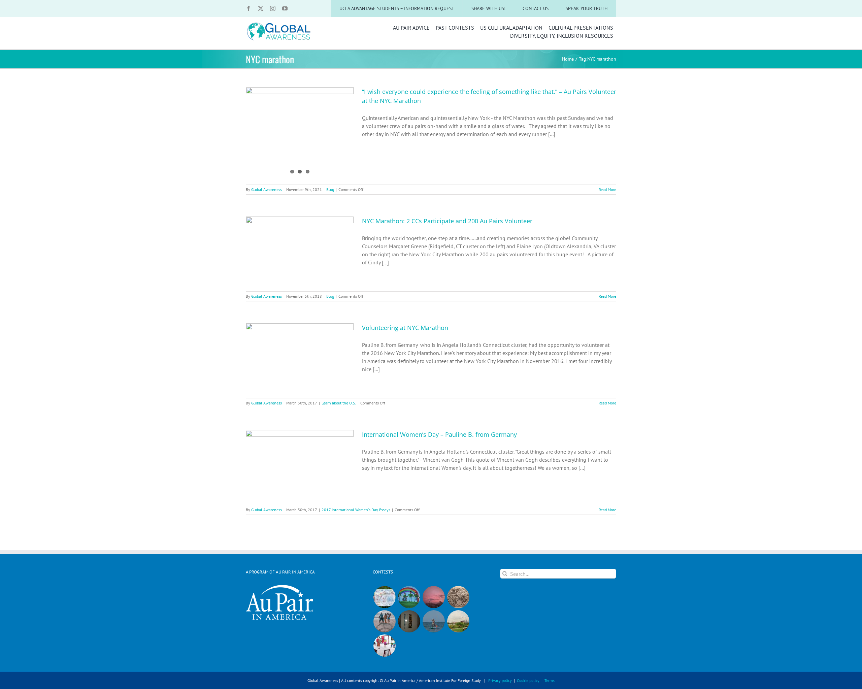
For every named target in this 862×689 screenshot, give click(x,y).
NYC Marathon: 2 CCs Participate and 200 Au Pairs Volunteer (447, 221)
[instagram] (272, 8)
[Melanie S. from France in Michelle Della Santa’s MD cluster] (433, 621)
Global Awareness (266, 189)
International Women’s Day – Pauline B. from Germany (439, 434)
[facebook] (248, 8)
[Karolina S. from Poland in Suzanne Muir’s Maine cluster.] (384, 645)
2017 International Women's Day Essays (356, 509)
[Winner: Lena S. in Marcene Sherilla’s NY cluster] (384, 597)
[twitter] (260, 8)
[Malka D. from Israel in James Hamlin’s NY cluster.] (409, 621)
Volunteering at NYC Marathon (405, 328)
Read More (607, 189)
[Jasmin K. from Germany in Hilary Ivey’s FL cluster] (384, 621)
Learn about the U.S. (339, 402)
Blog (330, 189)
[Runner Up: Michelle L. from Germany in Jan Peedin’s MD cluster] (409, 597)
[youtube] (285, 8)
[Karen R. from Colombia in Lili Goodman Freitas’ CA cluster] (433, 597)
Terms (549, 680)
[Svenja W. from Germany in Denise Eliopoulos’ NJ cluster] (458, 597)
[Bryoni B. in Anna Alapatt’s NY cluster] (458, 621)
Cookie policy (528, 680)
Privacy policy (500, 680)
